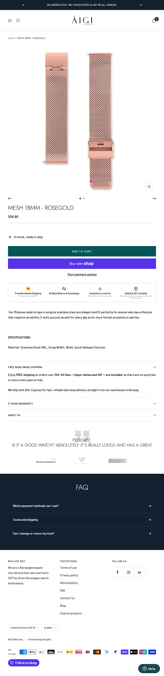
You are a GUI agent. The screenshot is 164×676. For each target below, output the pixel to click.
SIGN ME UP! (82, 372)
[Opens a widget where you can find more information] (149, 669)
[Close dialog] (108, 298)
